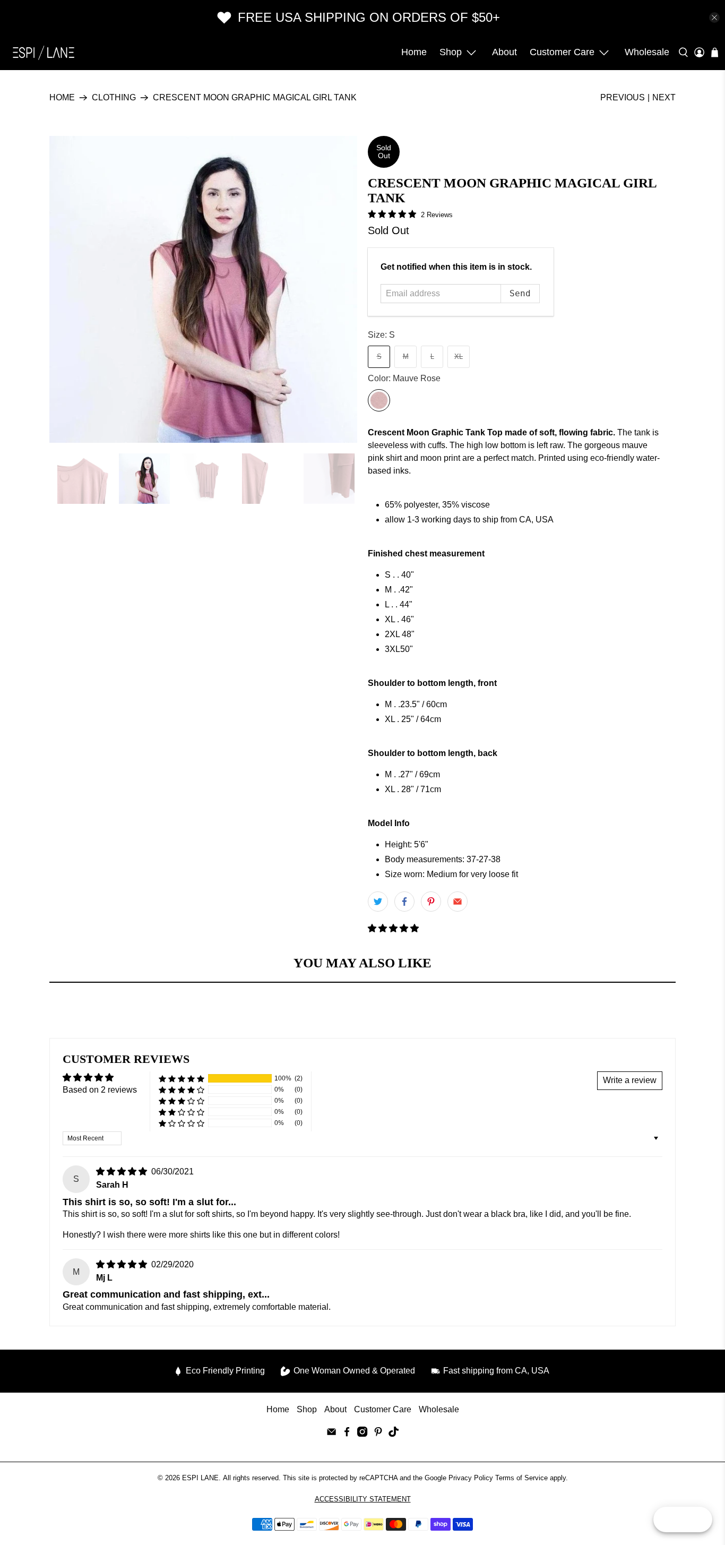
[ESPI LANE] (43, 53)
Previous (622, 97)
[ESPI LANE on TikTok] (394, 1433)
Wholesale (647, 52)
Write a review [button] (630, 1080)
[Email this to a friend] (457, 901)
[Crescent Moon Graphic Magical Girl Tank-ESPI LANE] (203, 289)
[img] (121, 1171)
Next (664, 97)
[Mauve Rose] (379, 400)
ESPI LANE (200, 1478)
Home (414, 52)
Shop (450, 52)
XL (458, 356)
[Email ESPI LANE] (331, 1433)
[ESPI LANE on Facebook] (347, 1433)
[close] (714, 17)
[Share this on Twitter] (378, 901)
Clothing (114, 97)
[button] (393, 928)
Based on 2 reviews (100, 1089)
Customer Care (562, 52)
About (504, 52)
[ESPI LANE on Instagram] (362, 1433)
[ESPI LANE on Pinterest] (378, 1433)
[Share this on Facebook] (404, 901)
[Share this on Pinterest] (431, 901)
